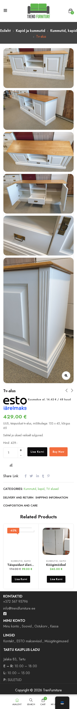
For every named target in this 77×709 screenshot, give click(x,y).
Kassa (54, 626)
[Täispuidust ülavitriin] (20, 541)
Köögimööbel (56, 565)
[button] (70, 11)
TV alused (52, 489)
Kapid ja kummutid (30, 30)
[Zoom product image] (66, 375)
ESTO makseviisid (29, 641)
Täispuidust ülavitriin (22, 565)
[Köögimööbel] (56, 541)
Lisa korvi (37, 452)
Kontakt (8, 641)
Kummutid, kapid (63, 30)
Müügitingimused (56, 641)
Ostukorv (40, 626)
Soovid (27, 626)
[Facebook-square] (5, 613)
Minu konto (11, 626)
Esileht (5, 30)
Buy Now (58, 452)
